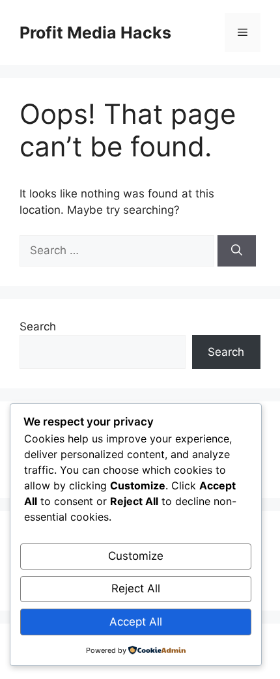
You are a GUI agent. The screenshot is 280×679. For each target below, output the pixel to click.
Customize (135, 555)
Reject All (135, 588)
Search (38, 326)
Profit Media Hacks (95, 32)
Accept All (135, 621)
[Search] (236, 251)
